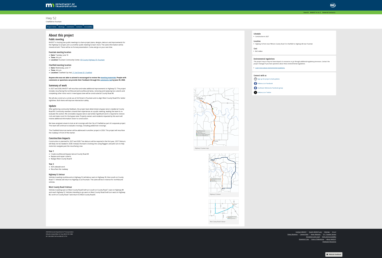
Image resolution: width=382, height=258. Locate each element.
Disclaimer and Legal (313, 237)
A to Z (334, 232)
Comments (70, 27)
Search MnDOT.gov (315, 232)
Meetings (61, 27)
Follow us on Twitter (264, 92)
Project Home (51, 27)
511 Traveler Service (329, 234)
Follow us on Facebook (265, 83)
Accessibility (88, 27)
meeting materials (108, 77)
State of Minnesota (317, 239)
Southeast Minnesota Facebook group (270, 88)
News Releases (316, 234)
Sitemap (327, 232)
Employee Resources (329, 242)
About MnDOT (331, 239)
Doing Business (292, 234)
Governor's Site (304, 239)
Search (306, 12)
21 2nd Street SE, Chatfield (82, 73)
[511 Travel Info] (331, 5)
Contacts (79, 27)
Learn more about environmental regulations (270, 68)
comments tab (106, 80)
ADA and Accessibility (329, 237)
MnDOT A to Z (315, 12)
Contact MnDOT (301, 232)
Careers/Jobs (304, 234)
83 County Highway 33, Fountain (92, 60)
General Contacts (328, 12)
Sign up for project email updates (269, 79)
